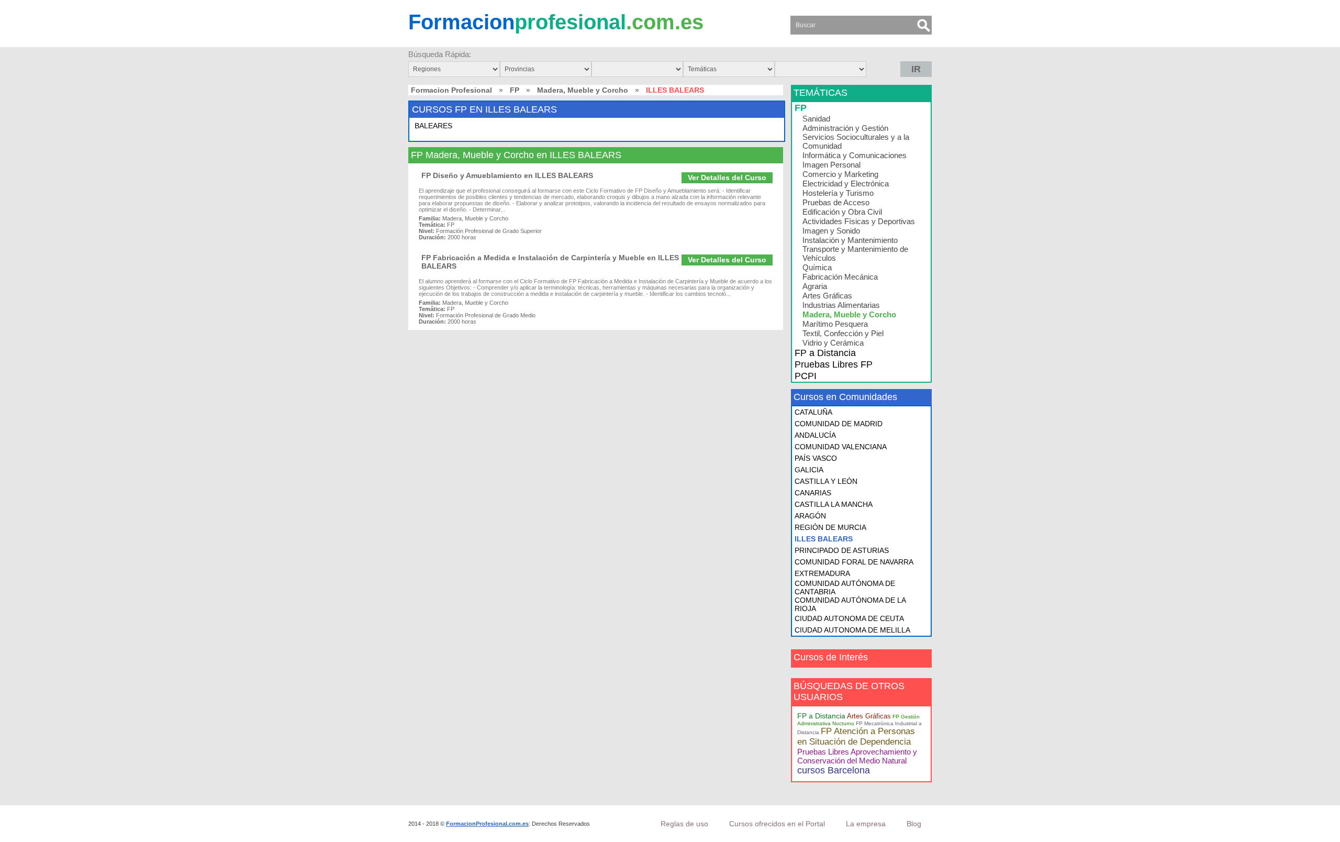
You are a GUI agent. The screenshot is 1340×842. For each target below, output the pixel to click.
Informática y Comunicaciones (854, 155)
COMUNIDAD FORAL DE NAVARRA (854, 562)
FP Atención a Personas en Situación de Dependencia (856, 736)
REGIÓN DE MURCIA (830, 527)
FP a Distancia (825, 353)
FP (514, 90)
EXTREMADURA (822, 573)
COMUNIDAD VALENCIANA (841, 446)
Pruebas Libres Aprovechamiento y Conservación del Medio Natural (857, 756)
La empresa (866, 823)
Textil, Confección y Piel (843, 333)
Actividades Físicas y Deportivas (858, 221)
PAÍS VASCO (816, 458)
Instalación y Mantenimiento (850, 240)
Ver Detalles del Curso (727, 177)
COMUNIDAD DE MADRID (839, 423)
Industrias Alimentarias (841, 305)
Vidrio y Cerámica (833, 342)
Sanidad (816, 118)
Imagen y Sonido (831, 230)
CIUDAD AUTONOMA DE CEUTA (849, 618)
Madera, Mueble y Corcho (582, 90)
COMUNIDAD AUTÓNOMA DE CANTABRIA (845, 587)
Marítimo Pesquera (835, 323)
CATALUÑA (813, 412)
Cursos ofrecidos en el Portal (777, 823)
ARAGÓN (810, 516)
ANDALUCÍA (815, 435)
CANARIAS (813, 493)
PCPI (806, 376)
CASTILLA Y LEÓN (826, 481)
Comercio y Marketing (840, 174)
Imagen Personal (831, 164)
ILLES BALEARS (824, 539)
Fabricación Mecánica (840, 276)
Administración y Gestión (845, 128)
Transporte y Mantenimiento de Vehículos (855, 253)
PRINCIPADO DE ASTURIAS (842, 550)
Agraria (814, 286)
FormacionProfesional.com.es (487, 824)
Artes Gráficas (827, 295)
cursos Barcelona (833, 770)
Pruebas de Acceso (835, 202)
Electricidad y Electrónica (845, 183)
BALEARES (433, 125)
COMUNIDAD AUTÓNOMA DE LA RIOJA (850, 604)
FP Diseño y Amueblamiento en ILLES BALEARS (507, 175)
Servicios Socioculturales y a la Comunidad (855, 141)
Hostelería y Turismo (838, 193)
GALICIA (809, 470)
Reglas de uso (684, 823)
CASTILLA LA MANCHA (834, 504)
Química (817, 267)
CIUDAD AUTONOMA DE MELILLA (852, 630)
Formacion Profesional (451, 90)
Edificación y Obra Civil (842, 211)
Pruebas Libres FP (834, 364)
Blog (914, 823)
